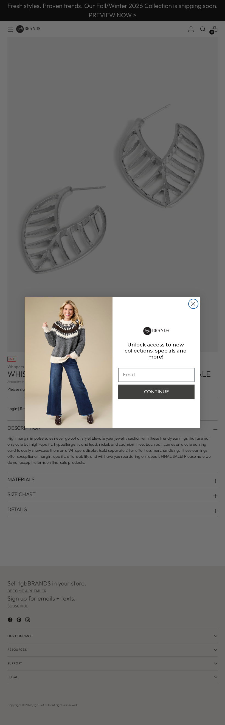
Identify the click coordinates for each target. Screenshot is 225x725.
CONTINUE (156, 391)
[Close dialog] (193, 304)
